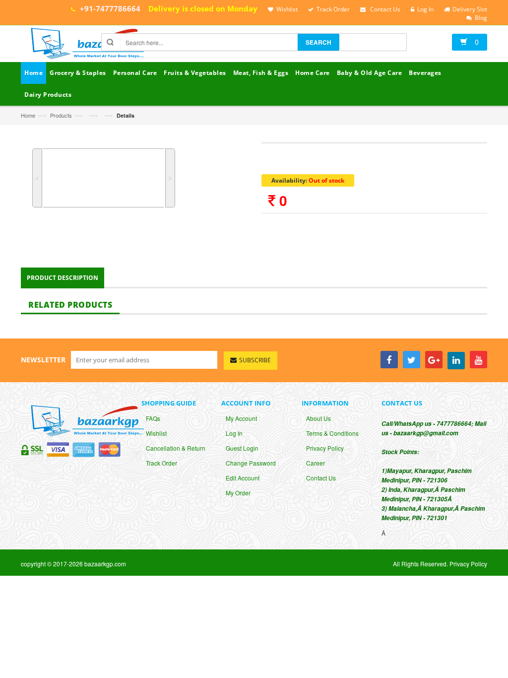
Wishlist (156, 433)
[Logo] (85, 419)
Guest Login (242, 448)
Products (61, 115)
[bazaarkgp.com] (85, 44)
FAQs (153, 418)
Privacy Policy (325, 448)
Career (315, 463)
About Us (318, 418)
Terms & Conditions (332, 433)
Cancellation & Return (175, 448)
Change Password (251, 463)
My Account (241, 418)
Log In (234, 433)
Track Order (161, 463)
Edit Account (242, 478)
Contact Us (321, 478)
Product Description (62, 277)
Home (28, 115)
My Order (238, 492)
